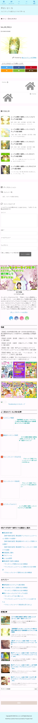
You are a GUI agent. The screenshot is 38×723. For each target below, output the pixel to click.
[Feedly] (19, 70)
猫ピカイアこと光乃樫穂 (29, 57)
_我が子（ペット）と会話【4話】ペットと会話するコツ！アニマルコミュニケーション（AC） (24, 642)
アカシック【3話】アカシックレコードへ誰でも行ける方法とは (29, 460)
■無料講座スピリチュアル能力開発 (13, 585)
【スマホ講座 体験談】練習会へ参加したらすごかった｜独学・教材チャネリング (28, 438)
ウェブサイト (4, 245)
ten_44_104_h (13, 18)
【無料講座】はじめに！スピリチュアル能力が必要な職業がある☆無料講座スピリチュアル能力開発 (25, 421)
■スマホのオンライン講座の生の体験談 (14, 587)
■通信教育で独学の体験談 (10, 561)
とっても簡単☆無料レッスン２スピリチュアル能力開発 (27, 506)
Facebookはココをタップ (16, 404)
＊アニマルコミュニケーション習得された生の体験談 (19, 568)
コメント (3, 212)
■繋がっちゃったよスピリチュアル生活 (14, 593)
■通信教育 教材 (7, 533)
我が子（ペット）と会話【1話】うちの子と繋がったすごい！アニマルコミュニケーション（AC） (23, 678)
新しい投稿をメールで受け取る (10, 252)
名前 (2, 230)
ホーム (4, 18)
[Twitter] (7, 67)
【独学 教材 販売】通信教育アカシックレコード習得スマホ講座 (19, 548)
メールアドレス (5, 237)
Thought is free (28, 718)
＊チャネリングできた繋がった (13, 596)
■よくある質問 (7, 558)
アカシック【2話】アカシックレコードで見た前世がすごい (29, 484)
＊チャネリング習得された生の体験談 (16, 564)
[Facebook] (19, 67)
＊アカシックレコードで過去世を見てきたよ (18, 604)
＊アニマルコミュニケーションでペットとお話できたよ (19, 600)
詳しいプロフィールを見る (19, 312)
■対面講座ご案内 (7, 552)
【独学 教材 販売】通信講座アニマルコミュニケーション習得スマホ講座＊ (19, 537)
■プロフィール (7, 555)
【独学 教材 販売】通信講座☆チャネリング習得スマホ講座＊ (19, 542)
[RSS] (7, 70)
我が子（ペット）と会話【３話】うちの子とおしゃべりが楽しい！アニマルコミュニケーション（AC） (24, 654)
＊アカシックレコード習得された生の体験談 (18, 572)
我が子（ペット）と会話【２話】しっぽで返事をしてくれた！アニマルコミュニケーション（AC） (24, 666)
